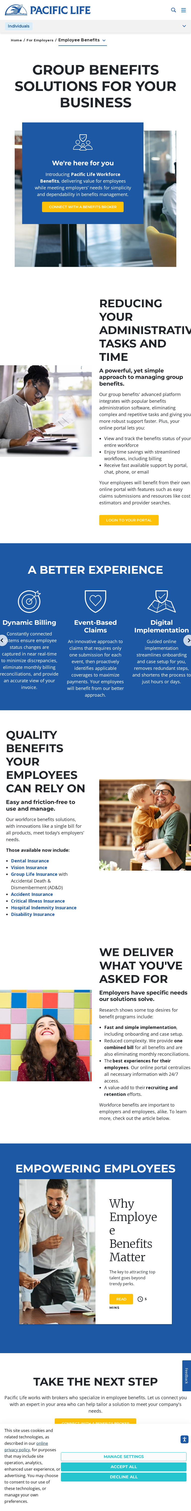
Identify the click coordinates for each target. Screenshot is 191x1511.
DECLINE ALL (124, 1477)
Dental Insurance (30, 861)
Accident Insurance (32, 894)
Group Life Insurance (34, 874)
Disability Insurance (33, 914)
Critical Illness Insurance (38, 901)
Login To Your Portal (129, 520)
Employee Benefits (82, 40)
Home (16, 40)
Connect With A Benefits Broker (83, 207)
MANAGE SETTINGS (124, 1456)
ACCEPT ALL (124, 1466)
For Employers (40, 40)
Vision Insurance (29, 867)
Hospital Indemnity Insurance (44, 908)
